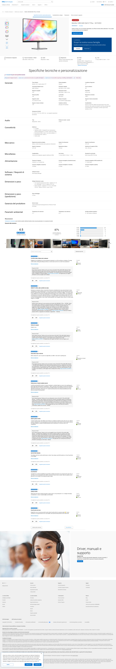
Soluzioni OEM (60, 600)
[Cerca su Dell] (52, 2)
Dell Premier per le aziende (109, 4)
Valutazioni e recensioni (10, 221)
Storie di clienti (33, 615)
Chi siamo (32, 597)
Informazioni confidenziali (30, 622)
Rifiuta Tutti (28, 664)
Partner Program (61, 602)
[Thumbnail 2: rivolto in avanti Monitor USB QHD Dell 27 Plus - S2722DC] (7, 28)
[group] (40, 35)
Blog (86, 597)
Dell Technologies (5, 619)
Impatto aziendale (33, 613)
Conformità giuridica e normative (76, 622)
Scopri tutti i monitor (77, 33)
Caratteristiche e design (58, 15)
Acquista (78, 48)
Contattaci (88, 587)
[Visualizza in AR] (7, 47)
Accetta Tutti (37, 664)
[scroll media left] (5, 243)
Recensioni (67, 15)
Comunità (87, 585)
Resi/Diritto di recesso (62, 589)
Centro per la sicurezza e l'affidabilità (92, 604)
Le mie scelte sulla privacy (43, 622)
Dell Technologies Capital (34, 604)
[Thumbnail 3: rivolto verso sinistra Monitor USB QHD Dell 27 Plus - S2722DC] (7, 32)
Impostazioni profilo (34, 589)
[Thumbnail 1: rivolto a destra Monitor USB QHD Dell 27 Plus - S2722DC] (7, 23)
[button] (93, 2)
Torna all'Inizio (68, 527)
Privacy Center (88, 602)
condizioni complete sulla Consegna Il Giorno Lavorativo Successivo (86, 640)
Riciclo (31, 610)
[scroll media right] (111, 243)
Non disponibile (75, 20)
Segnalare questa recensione (44, 280)
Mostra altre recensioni (37, 527)
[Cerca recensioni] (51, 252)
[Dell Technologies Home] (7, 2)
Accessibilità (87, 622)
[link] (99, 2)
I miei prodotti (32, 591)
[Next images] (7, 39)
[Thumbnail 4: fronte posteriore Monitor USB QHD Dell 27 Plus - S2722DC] (7, 36)
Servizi (3, 604)
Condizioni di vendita (19, 622)
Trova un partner (61, 597)
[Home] (3, 12)
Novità (31, 608)
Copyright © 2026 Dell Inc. (7, 622)
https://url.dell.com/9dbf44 (43, 309)
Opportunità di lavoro (34, 602)
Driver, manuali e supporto (76, 15)
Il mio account (32, 585)
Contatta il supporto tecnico (63, 587)
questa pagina (75, 655)
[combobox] (35, 2)
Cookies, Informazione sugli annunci (60, 622)
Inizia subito (80, 561)
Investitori (32, 606)
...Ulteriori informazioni (82, 65)
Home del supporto (61, 585)
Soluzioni (4, 602)
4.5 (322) (81, 25)
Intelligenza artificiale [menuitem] (6, 4)
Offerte (3, 606)
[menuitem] (15, 5)
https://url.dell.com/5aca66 (57, 310)
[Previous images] (7, 20)
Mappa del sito (5, 585)
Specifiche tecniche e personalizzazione (42, 15)
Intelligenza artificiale (6, 597)
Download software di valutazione (92, 606)
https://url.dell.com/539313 (53, 273)
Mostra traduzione (34, 263)
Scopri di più (87, 48)
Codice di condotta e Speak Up (36, 600)
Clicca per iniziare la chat (66, 649)
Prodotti (3, 600)
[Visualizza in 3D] (7, 43)
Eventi (87, 600)
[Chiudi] (41, 653)
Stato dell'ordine (33, 587)
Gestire (8, 664)
